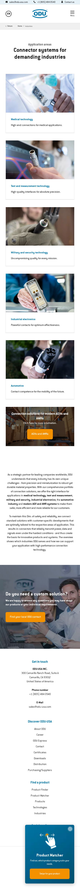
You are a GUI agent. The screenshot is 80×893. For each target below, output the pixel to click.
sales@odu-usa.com (40, 707)
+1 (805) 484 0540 (40, 694)
